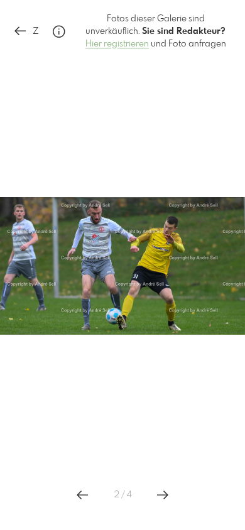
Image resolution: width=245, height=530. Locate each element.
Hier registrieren (117, 44)
